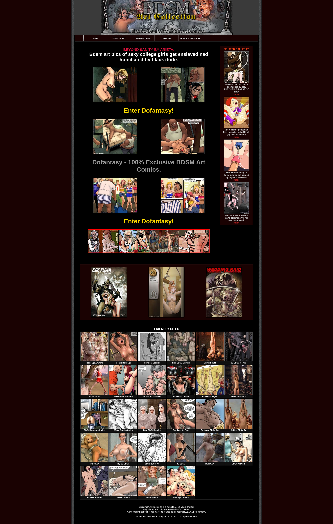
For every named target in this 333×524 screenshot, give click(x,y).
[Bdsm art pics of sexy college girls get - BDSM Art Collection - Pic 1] (115, 84)
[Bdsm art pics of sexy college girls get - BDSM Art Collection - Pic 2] (182, 84)
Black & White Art (190, 38)
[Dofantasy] (109, 316)
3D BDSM (166, 38)
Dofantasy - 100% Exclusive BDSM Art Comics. (148, 166)
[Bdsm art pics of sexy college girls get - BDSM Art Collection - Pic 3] (115, 136)
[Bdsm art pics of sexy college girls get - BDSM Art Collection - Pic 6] (182, 195)
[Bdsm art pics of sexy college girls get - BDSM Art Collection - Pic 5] (115, 195)
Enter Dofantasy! (149, 110)
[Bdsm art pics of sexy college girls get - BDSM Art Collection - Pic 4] (182, 136)
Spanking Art (143, 38)
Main (95, 38)
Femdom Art (119, 38)
